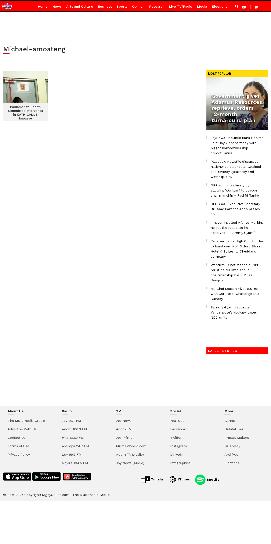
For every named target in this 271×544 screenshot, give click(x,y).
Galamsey (232, 446)
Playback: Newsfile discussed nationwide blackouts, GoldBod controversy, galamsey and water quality (236, 169)
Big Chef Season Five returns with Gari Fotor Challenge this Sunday (235, 294)
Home (43, 6)
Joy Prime (124, 438)
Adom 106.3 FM (74, 429)
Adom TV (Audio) (130, 454)
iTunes (183, 479)
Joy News (123, 421)
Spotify (212, 479)
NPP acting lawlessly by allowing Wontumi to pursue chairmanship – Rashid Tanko (235, 190)
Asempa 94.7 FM (75, 446)
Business (105, 6)
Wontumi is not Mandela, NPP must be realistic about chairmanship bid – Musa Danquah (235, 272)
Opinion (138, 6)
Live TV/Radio (180, 6)
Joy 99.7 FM (71, 421)
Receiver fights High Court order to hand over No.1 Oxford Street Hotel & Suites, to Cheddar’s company (237, 248)
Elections (219, 6)
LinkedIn (177, 454)
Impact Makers (236, 438)
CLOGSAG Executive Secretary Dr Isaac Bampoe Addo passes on (235, 209)
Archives (231, 454)
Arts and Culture (79, 6)
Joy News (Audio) (130, 463)
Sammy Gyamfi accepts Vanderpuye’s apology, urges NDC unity (234, 312)
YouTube (177, 421)
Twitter (176, 438)
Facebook (178, 429)
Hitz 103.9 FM (73, 438)
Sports (122, 6)
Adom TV (123, 429)
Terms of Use (18, 446)
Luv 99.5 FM (72, 454)
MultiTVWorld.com (131, 446)
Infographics (180, 463)
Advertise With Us (22, 429)
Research (156, 6)
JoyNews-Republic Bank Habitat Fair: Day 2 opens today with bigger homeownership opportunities (237, 145)
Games (230, 421)
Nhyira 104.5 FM (75, 463)
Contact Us (17, 438)
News (57, 6)
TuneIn (156, 479)
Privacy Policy (19, 454)
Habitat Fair (233, 429)
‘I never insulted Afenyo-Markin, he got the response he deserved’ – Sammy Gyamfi (237, 228)
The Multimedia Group (26, 421)
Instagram (178, 446)
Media (202, 6)
